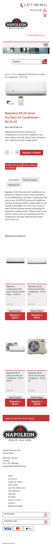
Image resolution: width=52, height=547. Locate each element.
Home (7, 74)
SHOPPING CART (10, 521)
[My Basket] (44, 15)
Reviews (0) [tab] (14, 185)
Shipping (12, 494)
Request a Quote (31, 152)
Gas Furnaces (14, 491)
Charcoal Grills (15, 482)
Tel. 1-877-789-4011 (11, 463)
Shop (14, 74)
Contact (12, 503)
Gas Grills (12, 479)
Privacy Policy (14, 500)
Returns (12, 497)
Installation (10, 167)
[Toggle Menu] (46, 45)
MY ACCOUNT (36, 10)
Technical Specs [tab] (30, 180)
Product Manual (30, 165)
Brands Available (15, 506)
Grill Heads (13, 485)
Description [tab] (14, 180)
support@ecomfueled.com (14, 466)
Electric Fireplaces (16, 488)
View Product (15, 311)
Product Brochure (13, 165)
